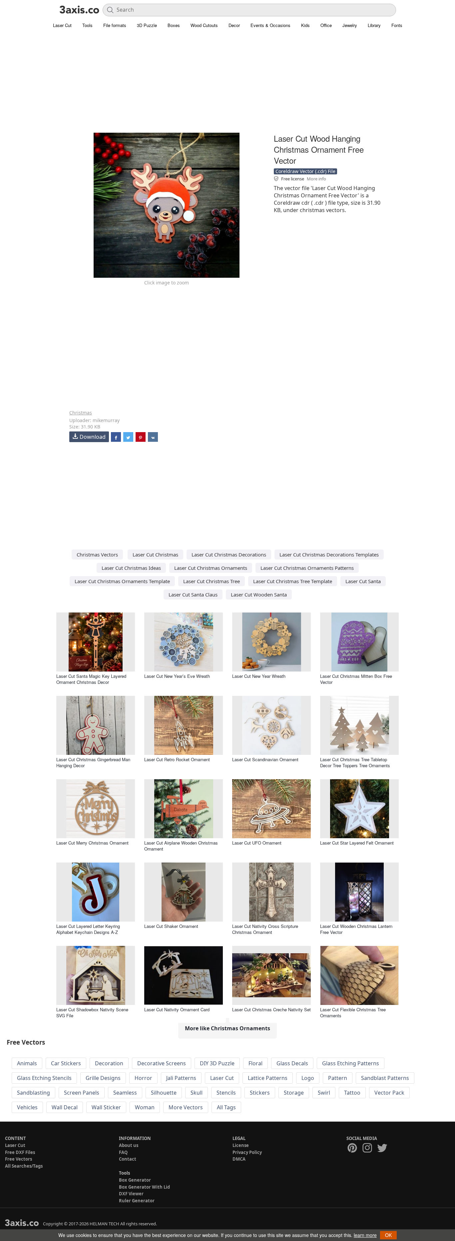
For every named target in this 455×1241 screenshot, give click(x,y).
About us (128, 1145)
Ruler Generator (137, 1201)
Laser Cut (62, 25)
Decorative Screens (161, 1063)
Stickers (260, 1092)
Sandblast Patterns (385, 1078)
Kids (305, 25)
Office (326, 25)
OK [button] (388, 1235)
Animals (27, 1063)
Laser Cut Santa (363, 581)
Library (374, 25)
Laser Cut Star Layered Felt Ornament (357, 843)
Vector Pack (389, 1092)
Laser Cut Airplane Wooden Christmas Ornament (181, 846)
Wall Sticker (106, 1107)
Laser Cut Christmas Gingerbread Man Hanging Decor (93, 762)
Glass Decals (292, 1063)
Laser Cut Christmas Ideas (131, 567)
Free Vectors (18, 1159)
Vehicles (27, 1107)
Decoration (109, 1063)
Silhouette (164, 1092)
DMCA (238, 1159)
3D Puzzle (147, 25)
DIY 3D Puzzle (217, 1063)
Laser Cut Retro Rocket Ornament (177, 759)
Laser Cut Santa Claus (193, 594)
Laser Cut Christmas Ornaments (210, 567)
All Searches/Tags (24, 1166)
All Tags (226, 1107)
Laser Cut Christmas (155, 554)
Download (93, 436)
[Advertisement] (227, 85)
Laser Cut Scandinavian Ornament (265, 759)
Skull (197, 1092)
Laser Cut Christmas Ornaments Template (122, 581)
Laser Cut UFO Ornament (256, 843)
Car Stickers (66, 1063)
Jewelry (349, 25)
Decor (234, 25)
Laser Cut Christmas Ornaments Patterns (307, 567)
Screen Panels (81, 1092)
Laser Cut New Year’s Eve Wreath (177, 676)
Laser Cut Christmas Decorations (229, 554)
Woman (145, 1107)
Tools (87, 25)
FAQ (123, 1152)
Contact (127, 1159)
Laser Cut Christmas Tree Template (292, 581)
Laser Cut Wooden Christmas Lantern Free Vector (356, 929)
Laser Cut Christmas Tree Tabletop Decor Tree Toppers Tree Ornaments (355, 762)
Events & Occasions (270, 25)
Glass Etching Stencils (44, 1078)
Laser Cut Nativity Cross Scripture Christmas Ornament (265, 929)
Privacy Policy (247, 1152)
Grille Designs (103, 1078)
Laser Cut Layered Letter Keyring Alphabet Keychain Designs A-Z (88, 929)
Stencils (226, 1092)
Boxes (174, 25)
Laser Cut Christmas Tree (211, 581)
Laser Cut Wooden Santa (259, 594)
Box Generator (135, 1180)
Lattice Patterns (267, 1078)
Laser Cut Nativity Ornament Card (177, 1009)
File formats (114, 25)
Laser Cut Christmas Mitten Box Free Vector (356, 679)
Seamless (125, 1092)
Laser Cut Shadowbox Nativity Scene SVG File (92, 1012)
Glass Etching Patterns (350, 1063)
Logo (307, 1078)
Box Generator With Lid (144, 1187)
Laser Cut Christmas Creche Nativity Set (271, 1009)
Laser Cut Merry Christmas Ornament (92, 843)
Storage (294, 1092)
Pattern (337, 1078)
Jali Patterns (181, 1078)
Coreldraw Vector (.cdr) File (305, 171)
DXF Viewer (131, 1194)
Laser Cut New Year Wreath (258, 676)
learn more (365, 1235)
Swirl (324, 1092)
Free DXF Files (20, 1152)
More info (316, 179)
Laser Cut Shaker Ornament (171, 926)
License (240, 1145)
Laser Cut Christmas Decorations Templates (329, 554)
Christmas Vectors (97, 554)
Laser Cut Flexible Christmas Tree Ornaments (353, 1012)
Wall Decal (65, 1107)
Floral (255, 1063)
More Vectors (186, 1107)
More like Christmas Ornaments (227, 1028)
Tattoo (352, 1092)
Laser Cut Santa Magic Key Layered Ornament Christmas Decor (91, 679)
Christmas (80, 412)
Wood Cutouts (204, 25)
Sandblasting (33, 1092)
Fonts (396, 25)
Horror (143, 1078)
